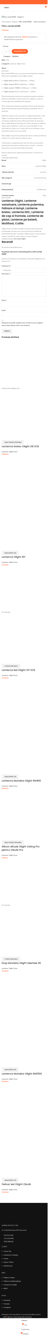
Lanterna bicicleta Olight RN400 (21, 780)
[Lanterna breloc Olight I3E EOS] (24, 364)
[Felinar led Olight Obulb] (24, 1105)
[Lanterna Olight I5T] (24, 478)
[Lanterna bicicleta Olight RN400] (24, 701)
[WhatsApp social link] (24, 2)
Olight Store (13, 452)
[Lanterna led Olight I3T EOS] (24, 588)
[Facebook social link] (21, 2)
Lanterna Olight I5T (13, 557)
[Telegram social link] (26, 2)
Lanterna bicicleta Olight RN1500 (22, 1073)
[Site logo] (24, 7)
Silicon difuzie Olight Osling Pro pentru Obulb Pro (21, 848)
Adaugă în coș (20, 51)
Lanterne (5, 452)
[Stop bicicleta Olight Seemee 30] (24, 881)
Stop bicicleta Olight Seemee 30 (21, 963)
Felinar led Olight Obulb (16, 1184)
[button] (10, 553)
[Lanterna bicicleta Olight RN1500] (24, 994)
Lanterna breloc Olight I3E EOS (20, 446)
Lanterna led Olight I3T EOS (18, 670)
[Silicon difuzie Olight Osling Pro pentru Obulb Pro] (24, 812)
